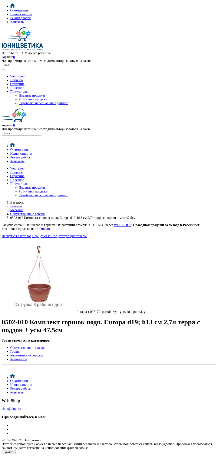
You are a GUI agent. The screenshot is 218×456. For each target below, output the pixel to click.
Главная (16, 206)
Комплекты (18, 359)
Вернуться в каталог (16, 236)
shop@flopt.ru (11, 408)
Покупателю (19, 91)
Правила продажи (32, 95)
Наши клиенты (21, 14)
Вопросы (16, 80)
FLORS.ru (42, 229)
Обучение (17, 84)
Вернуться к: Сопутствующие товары (59, 236)
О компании (19, 10)
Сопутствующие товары (27, 214)
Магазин (16, 210)
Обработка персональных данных (43, 103)
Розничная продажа (33, 99)
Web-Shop (17, 76)
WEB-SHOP (122, 225)
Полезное (17, 88)
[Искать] (3, 70)
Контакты (17, 22)
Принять (8, 452)
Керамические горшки (26, 355)
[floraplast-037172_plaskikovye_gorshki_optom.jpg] (39, 312)
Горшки (16, 351)
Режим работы (20, 18)
